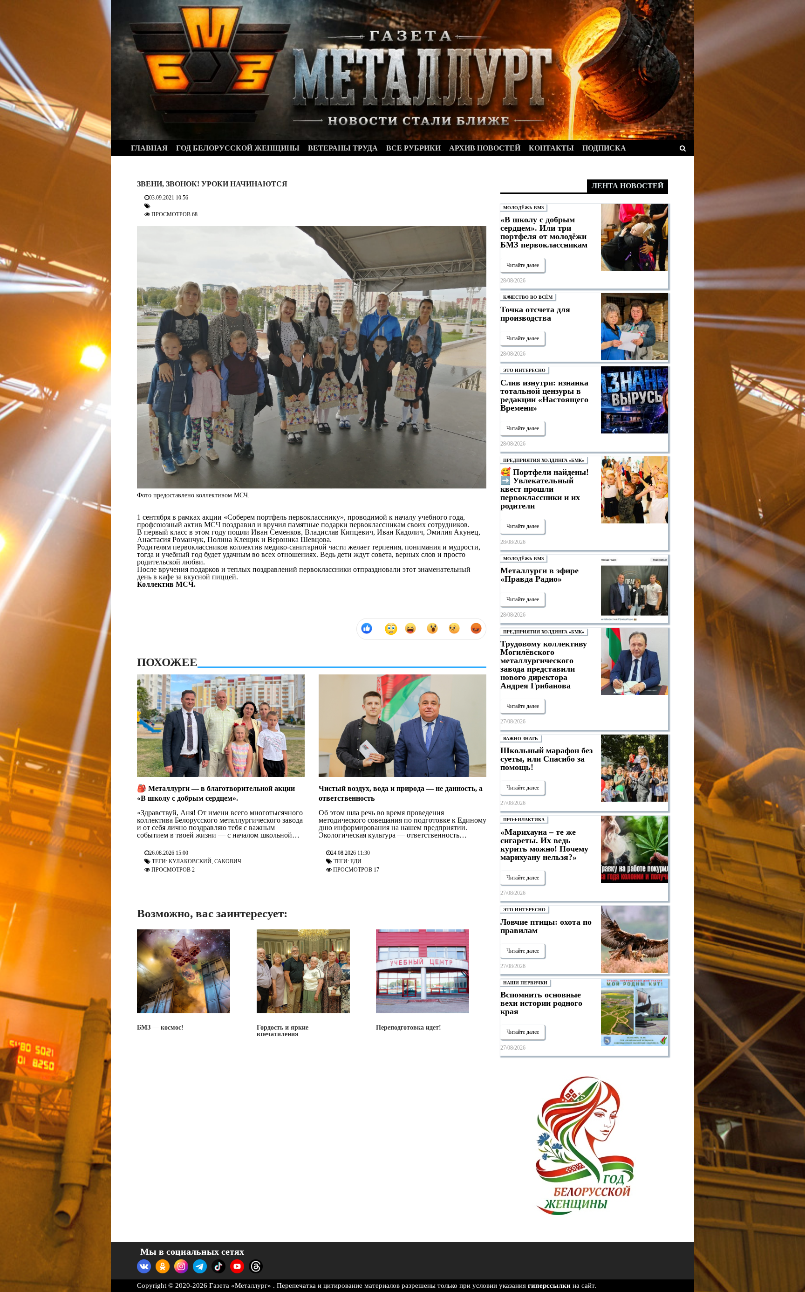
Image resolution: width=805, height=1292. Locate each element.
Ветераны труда (343, 148)
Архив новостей (484, 148)
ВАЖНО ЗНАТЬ (520, 738)
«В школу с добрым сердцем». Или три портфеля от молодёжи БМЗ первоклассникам (543, 232)
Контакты (551, 148)
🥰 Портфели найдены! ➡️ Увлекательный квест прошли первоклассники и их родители (544, 489)
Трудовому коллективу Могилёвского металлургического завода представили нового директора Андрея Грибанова (543, 664)
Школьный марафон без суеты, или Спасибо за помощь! (546, 758)
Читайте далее (522, 265)
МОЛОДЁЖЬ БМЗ (523, 207)
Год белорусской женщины (238, 148)
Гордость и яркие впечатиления (282, 1031)
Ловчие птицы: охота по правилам (546, 926)
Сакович (227, 861)
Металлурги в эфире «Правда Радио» (539, 574)
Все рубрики (413, 148)
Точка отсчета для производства (535, 313)
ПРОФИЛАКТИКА (524, 819)
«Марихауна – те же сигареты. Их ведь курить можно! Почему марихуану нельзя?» (544, 844)
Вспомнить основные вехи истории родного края (541, 1003)
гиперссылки (549, 1285)
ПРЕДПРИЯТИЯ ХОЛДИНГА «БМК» (543, 460)
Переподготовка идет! (408, 1027)
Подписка (604, 148)
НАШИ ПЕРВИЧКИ (525, 982)
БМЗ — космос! (160, 1027)
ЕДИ (356, 861)
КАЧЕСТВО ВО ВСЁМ (528, 297)
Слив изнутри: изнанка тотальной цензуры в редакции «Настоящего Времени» (544, 395)
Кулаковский (190, 861)
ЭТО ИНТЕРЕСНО (524, 370)
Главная (149, 148)
